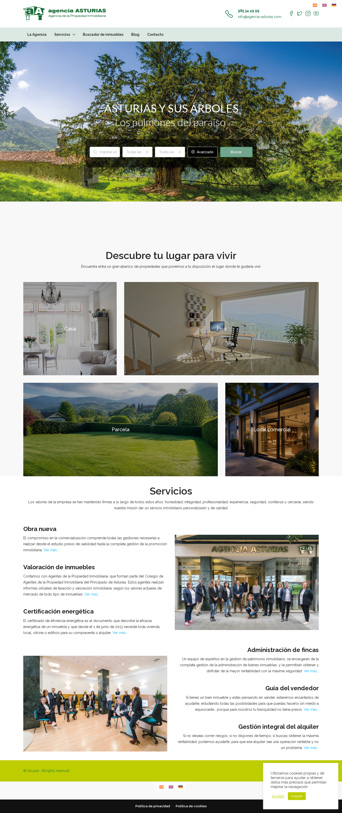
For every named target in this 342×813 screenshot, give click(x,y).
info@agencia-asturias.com (259, 17)
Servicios (62, 34)
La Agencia (37, 34)
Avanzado (205, 152)
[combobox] (137, 152)
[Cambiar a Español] (315, 5)
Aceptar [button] (297, 796)
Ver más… (51, 550)
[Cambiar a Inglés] (324, 5)
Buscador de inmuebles (103, 34)
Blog (135, 34)
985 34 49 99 (248, 11)
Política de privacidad (152, 806)
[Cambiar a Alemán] (334, 5)
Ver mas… (91, 594)
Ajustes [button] (278, 796)
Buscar (236, 152)
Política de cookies (191, 806)
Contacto (155, 34)
